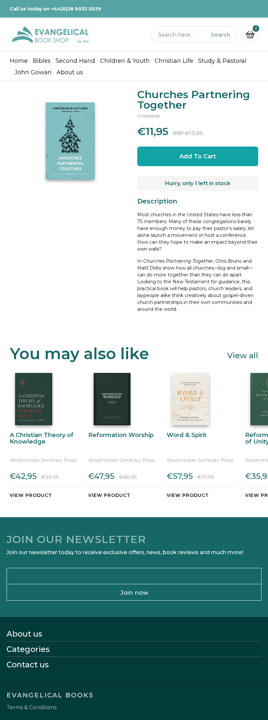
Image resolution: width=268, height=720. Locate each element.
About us (70, 72)
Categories (28, 649)
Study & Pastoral (222, 61)
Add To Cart (197, 156)
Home (19, 61)
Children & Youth (125, 61)
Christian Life (174, 61)
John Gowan (33, 72)
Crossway (148, 116)
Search (220, 35)
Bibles (42, 61)
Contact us (28, 665)
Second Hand (75, 61)
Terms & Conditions (32, 707)
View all (242, 355)
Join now (134, 592)
